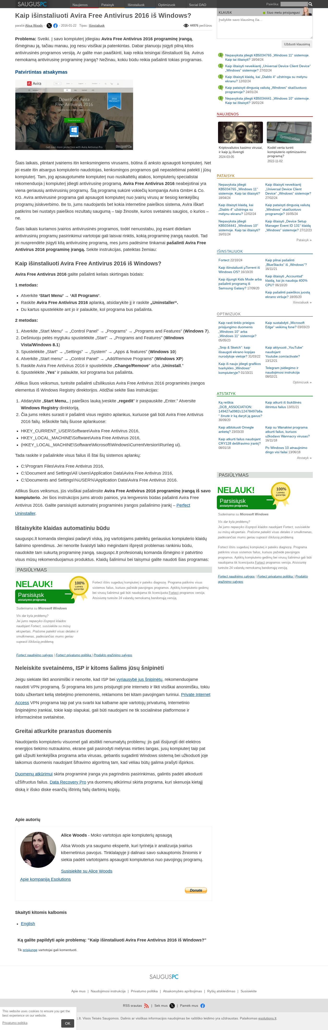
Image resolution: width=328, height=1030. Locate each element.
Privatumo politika (14, 1023)
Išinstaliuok (136, 5)
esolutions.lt (267, 1018)
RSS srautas (133, 1005)
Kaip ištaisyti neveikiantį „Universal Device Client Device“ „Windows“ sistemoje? (288, 189)
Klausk (225, 12)
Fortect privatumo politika (74, 655)
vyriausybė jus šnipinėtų (139, 679)
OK (67, 1023)
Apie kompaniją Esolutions (45, 879)
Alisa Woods (34, 25)
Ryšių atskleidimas (221, 991)
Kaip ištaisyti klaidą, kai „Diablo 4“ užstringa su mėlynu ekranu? (236, 209)
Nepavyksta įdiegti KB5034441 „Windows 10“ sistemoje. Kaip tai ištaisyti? (239, 225)
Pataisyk (107, 5)
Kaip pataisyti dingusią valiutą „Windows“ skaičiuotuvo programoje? (287, 209)
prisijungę (30, 950)
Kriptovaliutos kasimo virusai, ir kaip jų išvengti (241, 150)
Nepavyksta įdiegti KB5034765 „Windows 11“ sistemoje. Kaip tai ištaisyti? (239, 189)
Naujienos (80, 5)
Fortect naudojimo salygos (34, 655)
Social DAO (197, 5)
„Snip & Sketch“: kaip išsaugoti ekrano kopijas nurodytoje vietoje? (237, 351)
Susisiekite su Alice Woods (86, 871)
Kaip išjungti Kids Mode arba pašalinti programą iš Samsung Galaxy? (240, 283)
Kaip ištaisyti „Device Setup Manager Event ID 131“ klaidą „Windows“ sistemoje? (288, 225)
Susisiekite (249, 991)
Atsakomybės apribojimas (182, 991)
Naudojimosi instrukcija (108, 991)
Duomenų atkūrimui (34, 774)
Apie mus (78, 991)
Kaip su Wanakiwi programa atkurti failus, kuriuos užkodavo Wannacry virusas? (287, 431)
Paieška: (272, 4)
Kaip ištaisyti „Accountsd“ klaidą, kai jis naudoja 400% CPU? (286, 280)
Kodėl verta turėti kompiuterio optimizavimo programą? (286, 152)
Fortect (174, 593)
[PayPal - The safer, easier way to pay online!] (196, 890)
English (28, 923)
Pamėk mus (189, 1005)
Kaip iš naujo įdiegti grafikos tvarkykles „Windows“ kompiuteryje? (240, 368)
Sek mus (161, 1005)
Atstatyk (303, 458)
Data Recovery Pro (68, 782)
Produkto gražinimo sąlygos (113, 655)
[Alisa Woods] (49, 25)
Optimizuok (166, 5)
